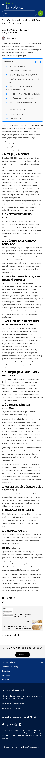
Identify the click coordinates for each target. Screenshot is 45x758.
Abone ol (22, 655)
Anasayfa (6, 20)
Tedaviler (6, 671)
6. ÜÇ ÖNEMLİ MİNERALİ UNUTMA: (20, 98)
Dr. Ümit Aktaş (8, 662)
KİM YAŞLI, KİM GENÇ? (15, 66)
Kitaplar (5, 679)
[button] (3, 5)
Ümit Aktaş (13, 747)
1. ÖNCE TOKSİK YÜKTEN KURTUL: (20, 71)
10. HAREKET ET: (14, 118)
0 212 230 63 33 (18, 703)
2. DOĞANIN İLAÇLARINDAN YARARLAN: (22, 75)
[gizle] (38, 62)
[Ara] (40, 13)
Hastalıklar (7, 675)
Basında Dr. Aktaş (10, 666)
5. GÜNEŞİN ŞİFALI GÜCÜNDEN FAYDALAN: (23, 94)
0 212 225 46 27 (15, 708)
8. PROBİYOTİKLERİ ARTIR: (17, 110)
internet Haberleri (19, 20)
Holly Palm (21, 747)
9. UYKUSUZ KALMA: (15, 114)
